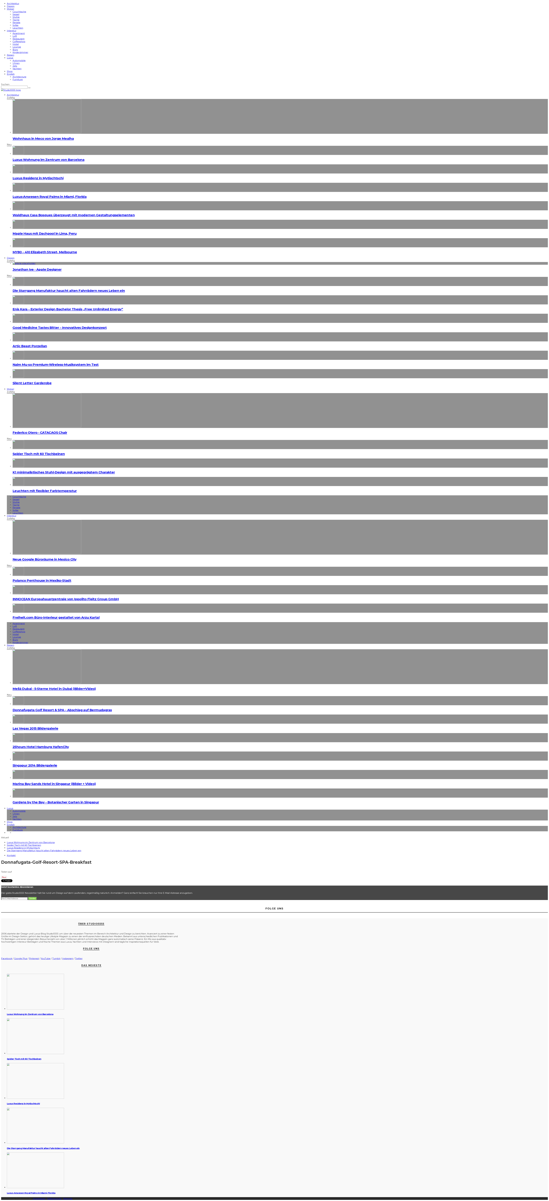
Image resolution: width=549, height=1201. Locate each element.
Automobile (19, 60)
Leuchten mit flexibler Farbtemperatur (45, 491)
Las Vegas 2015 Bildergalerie (35, 728)
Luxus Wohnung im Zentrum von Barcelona (48, 160)
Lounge (17, 47)
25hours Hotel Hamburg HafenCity (41, 747)
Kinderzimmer (20, 52)
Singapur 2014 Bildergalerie (35, 765)
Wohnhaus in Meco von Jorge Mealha (43, 139)
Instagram (67, 958)
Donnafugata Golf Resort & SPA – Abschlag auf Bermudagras (62, 710)
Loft (15, 36)
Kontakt (11, 855)
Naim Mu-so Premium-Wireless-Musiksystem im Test (56, 365)
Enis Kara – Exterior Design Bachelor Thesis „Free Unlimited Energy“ (68, 309)
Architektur (13, 3)
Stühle (16, 17)
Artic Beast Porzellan (30, 346)
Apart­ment (19, 33)
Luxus (10, 57)
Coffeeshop (19, 41)
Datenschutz (54, 1198)
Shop (10, 71)
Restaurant (18, 38)
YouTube (45, 958)
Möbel (10, 9)
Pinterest (34, 958)
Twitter (78, 958)
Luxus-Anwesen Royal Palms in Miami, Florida (49, 197)
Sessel (16, 14)
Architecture (19, 76)
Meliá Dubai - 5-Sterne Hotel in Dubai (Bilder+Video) (54, 689)
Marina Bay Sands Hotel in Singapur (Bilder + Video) (54, 784)
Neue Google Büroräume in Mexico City (44, 559)
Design (10, 6)
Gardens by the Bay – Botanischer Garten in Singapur (56, 802)
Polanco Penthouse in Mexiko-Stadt (42, 580)
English (11, 74)
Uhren (16, 63)
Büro (15, 49)
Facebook (6, 958)
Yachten (17, 68)
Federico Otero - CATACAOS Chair (40, 433)
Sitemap (67, 1198)
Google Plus (20, 958)
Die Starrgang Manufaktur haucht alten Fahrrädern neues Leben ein (69, 291)
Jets (15, 66)
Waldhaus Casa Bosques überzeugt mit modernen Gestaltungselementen (74, 215)
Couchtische (19, 11)
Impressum (39, 1198)
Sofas (15, 25)
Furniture (18, 79)
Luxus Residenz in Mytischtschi (38, 178)
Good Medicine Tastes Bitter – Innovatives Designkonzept (60, 328)
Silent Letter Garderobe (32, 383)
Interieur (11, 30)
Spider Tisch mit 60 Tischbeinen (39, 454)
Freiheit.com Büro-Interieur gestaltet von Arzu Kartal (56, 617)
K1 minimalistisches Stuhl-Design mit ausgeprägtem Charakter (64, 472)
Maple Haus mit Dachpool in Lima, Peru (45, 233)
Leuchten (18, 28)
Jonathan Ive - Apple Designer (37, 269)
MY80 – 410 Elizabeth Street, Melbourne (45, 252)
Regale (16, 22)
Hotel (16, 44)
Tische (16, 19)
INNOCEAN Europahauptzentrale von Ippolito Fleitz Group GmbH (66, 599)
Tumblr (56, 958)
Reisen (10, 55)
